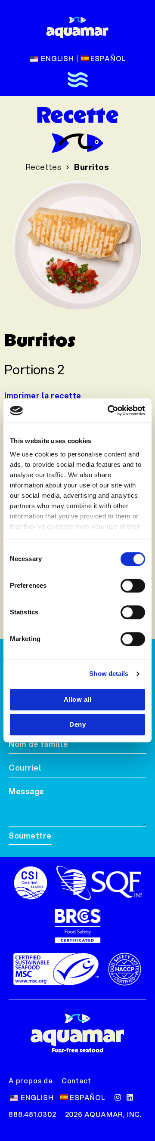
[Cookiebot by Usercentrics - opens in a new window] (109, 410)
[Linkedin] (129, 1097)
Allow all (78, 699)
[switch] (133, 585)
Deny (77, 724)
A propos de (31, 1080)
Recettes (43, 167)
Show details (108, 673)
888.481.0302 (32, 1114)
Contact (76, 1080)
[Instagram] (117, 1097)
